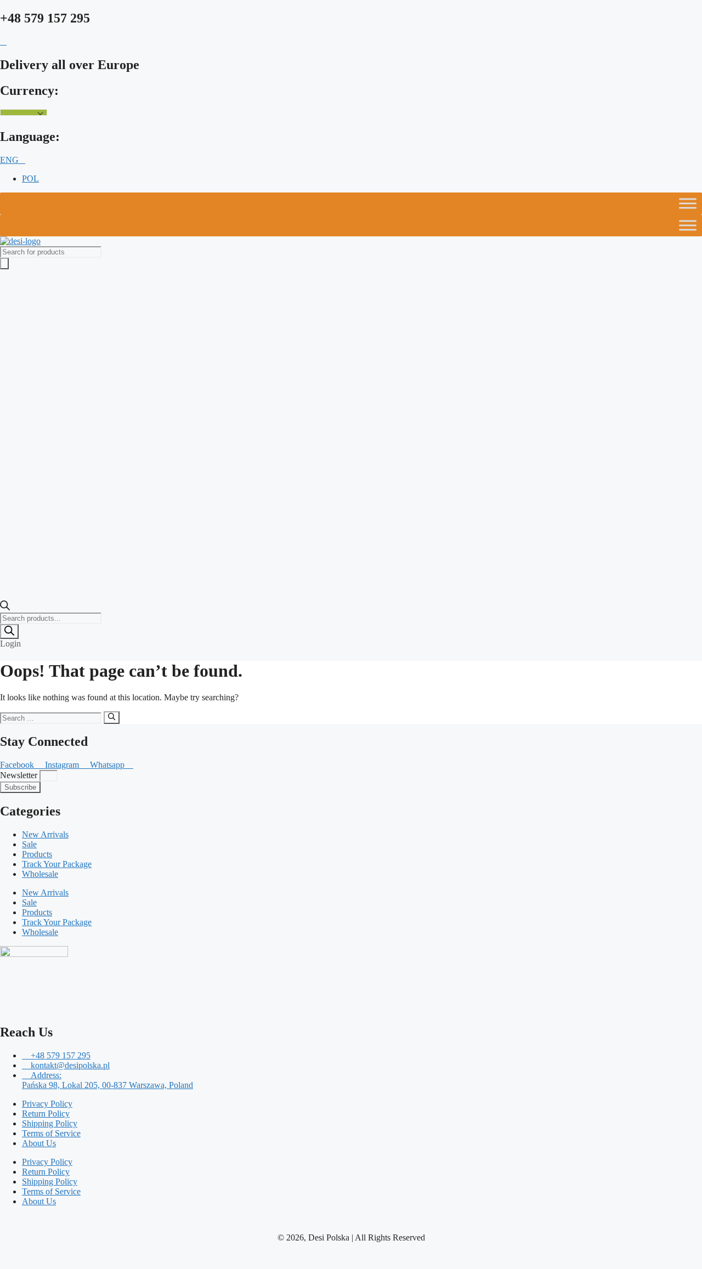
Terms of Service (51, 1133)
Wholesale (40, 874)
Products (37, 854)
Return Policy (46, 1113)
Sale (29, 844)
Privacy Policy (47, 1103)
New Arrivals (45, 834)
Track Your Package (57, 864)
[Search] (9, 631)
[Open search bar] (5, 607)
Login (10, 643)
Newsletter (19, 775)
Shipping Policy (49, 1123)
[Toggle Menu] (688, 204)
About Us (39, 1143)
